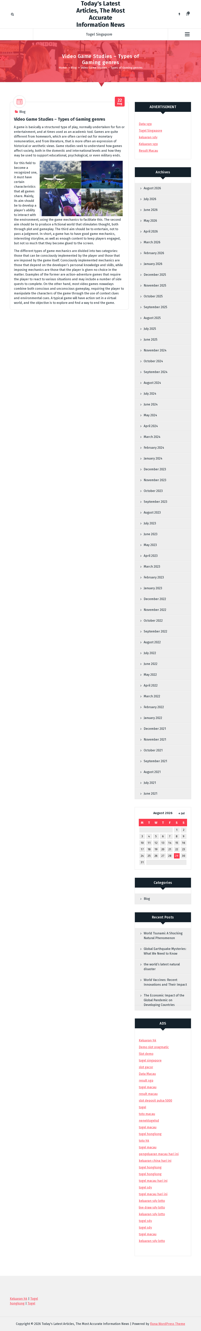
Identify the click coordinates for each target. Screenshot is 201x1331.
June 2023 (150, 534)
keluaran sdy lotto (152, 1241)
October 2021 (153, 750)
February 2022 (154, 707)
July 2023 (150, 523)
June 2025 (150, 339)
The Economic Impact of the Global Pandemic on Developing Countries (164, 1000)
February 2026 (154, 253)
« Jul (181, 813)
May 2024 (150, 415)
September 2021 (155, 761)
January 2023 (153, 588)
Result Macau (148, 151)
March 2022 (152, 696)
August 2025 (152, 318)
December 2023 (155, 469)
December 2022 (155, 599)
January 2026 (153, 264)
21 (169, 849)
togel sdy (145, 1221)
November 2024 (155, 350)
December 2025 (155, 275)
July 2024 (150, 393)
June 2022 (150, 664)
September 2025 (155, 307)
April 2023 (151, 556)
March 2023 (152, 566)
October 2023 (153, 491)
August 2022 (152, 642)
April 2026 (151, 231)
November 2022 (155, 610)
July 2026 (150, 199)
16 (183, 843)
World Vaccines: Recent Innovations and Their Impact (165, 982)
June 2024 (151, 404)
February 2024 (154, 447)
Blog (74, 67)
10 (142, 843)
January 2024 (153, 458)
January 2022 (153, 718)
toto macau (147, 1114)
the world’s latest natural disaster (162, 966)
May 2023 (150, 545)
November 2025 (155, 285)
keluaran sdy (148, 137)
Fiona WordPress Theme (167, 1324)
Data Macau (147, 1074)
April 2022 (151, 685)
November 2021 (155, 739)
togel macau (147, 1234)
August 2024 (152, 383)
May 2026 (150, 220)
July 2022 (150, 653)
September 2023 (155, 502)
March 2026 (152, 242)
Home (63, 67)
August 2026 (152, 188)
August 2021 (152, 772)
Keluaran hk (147, 1040)
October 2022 (153, 620)
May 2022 (150, 675)
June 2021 (150, 793)
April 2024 (151, 426)
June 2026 (151, 210)
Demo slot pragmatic (154, 1047)
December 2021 (155, 729)
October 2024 (153, 361)
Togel (31, 1303)
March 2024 (152, 437)
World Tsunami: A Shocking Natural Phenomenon (163, 935)
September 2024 (155, 372)
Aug (119, 101)
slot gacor (146, 1067)
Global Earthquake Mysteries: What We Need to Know (165, 951)
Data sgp (145, 124)
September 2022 (155, 631)
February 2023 (154, 577)
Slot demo (146, 1054)
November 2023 (155, 480)
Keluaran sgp (148, 144)
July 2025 (150, 329)
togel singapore (150, 1060)
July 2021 (150, 783)
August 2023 (152, 512)
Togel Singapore (99, 34)
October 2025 (153, 296)
